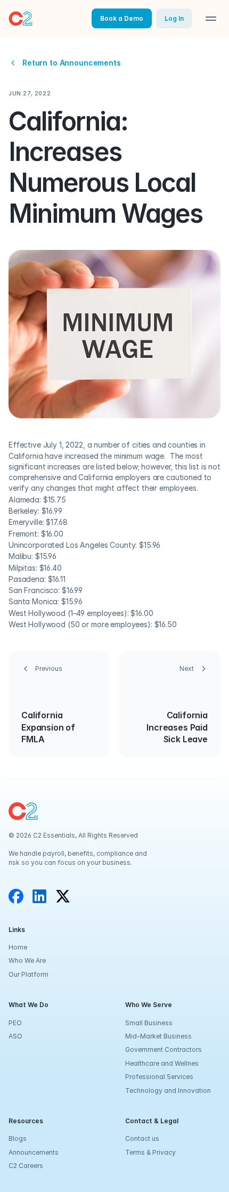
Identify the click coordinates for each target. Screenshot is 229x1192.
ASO (15, 1036)
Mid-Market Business (158, 1036)
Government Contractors (163, 1049)
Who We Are (27, 960)
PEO (15, 1023)
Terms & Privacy (150, 1152)
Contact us (142, 1138)
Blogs (18, 1138)
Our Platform (28, 974)
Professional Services (159, 1077)
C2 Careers (26, 1166)
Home (18, 947)
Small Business (149, 1023)
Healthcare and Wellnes (162, 1063)
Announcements (34, 1152)
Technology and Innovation (168, 1090)
